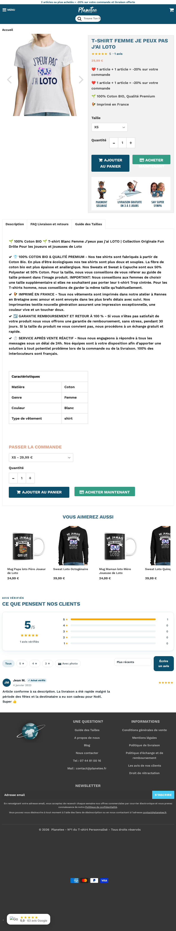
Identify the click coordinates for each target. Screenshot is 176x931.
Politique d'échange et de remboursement (144, 755)
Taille (95, 118)
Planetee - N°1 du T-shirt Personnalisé (79, 829)
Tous (8, 663)
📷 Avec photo (68, 663)
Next (81, 79)
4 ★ (34, 663)
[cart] (171, 9)
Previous (9, 79)
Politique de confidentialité (101, 807)
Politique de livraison (144, 745)
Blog (87, 745)
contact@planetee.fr (154, 812)
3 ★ (47, 663)
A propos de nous (87, 737)
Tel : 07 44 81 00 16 (87, 760)
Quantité (98, 140)
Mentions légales (144, 737)
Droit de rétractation (144, 773)
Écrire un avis (163, 663)
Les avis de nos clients (144, 765)
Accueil (7, 29)
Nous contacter (87, 753)
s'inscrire (163, 795)
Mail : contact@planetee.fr (86, 768)
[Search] (79, 18)
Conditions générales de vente (144, 730)
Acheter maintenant (151, 161)
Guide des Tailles (87, 730)
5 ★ (21, 663)
